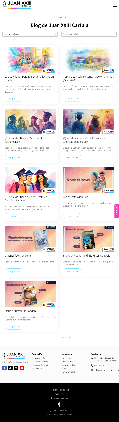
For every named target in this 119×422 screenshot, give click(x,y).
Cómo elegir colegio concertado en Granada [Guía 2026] (88, 78)
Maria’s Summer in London (20, 311)
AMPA (63, 368)
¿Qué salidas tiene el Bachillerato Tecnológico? (24, 139)
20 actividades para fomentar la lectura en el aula (29, 78)
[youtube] (22, 368)
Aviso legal (59, 393)
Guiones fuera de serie (18, 255)
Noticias (116, 209)
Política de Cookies (59, 398)
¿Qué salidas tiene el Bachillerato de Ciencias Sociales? (26, 198)
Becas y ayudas (68, 365)
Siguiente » (66, 337)
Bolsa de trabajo (68, 361)
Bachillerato (37, 368)
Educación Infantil (40, 358)
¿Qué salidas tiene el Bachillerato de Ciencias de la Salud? (84, 139)
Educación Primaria (40, 361)
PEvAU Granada (68, 371)
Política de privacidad (59, 389)
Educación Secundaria (41, 365)
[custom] (10, 368)
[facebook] (4, 368)
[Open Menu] (115, 5)
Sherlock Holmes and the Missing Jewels (86, 255)
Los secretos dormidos (76, 197)
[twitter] (16, 368)
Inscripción (66, 358)
